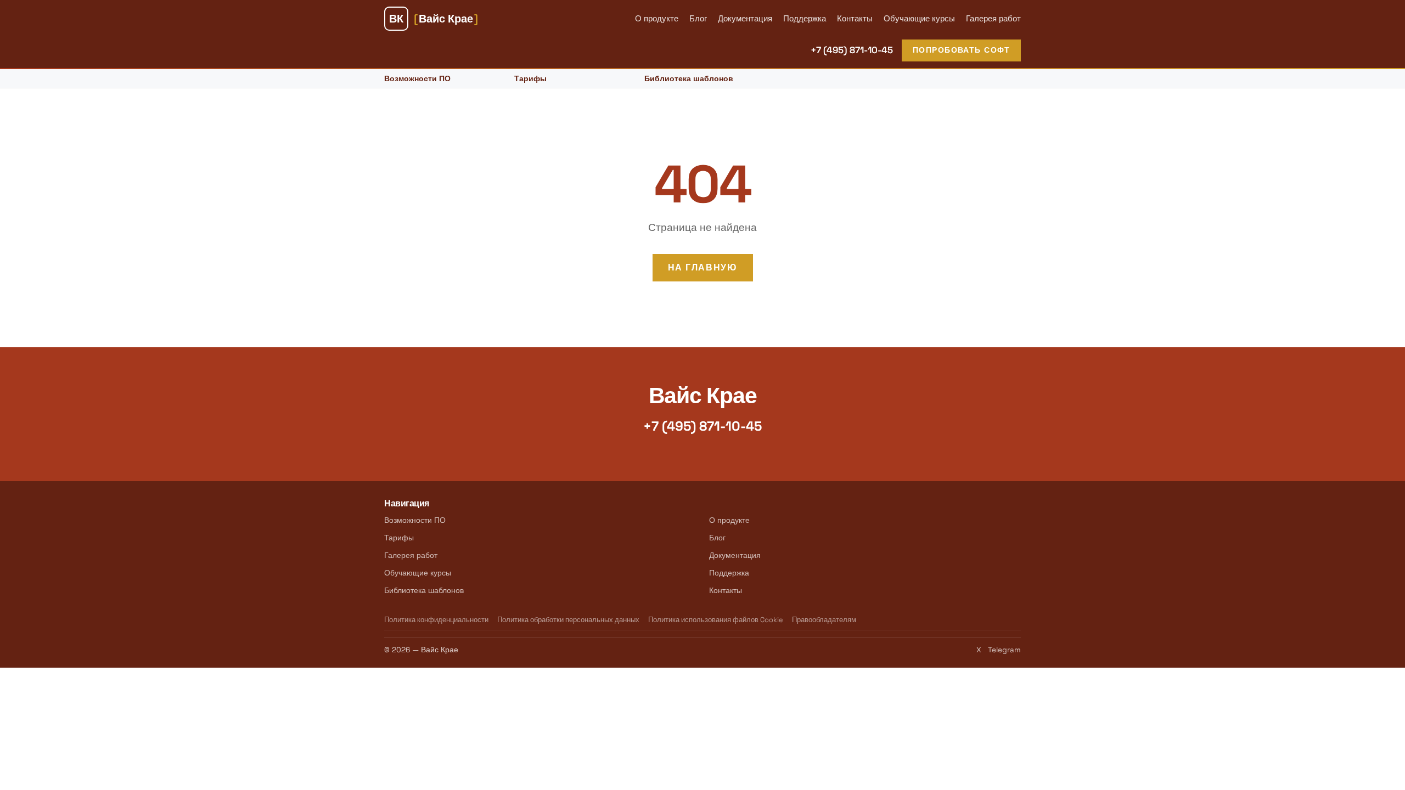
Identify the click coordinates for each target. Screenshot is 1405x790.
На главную (703, 267)
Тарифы (530, 78)
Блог (698, 18)
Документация (745, 18)
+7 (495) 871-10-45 (852, 50)
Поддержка (804, 18)
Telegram (1004, 649)
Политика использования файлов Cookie (715, 619)
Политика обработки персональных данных (568, 619)
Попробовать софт (961, 50)
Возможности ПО (417, 78)
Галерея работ (993, 18)
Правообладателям (824, 619)
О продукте (656, 18)
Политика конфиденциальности (436, 619)
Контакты (855, 18)
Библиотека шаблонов (688, 78)
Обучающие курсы (919, 18)
